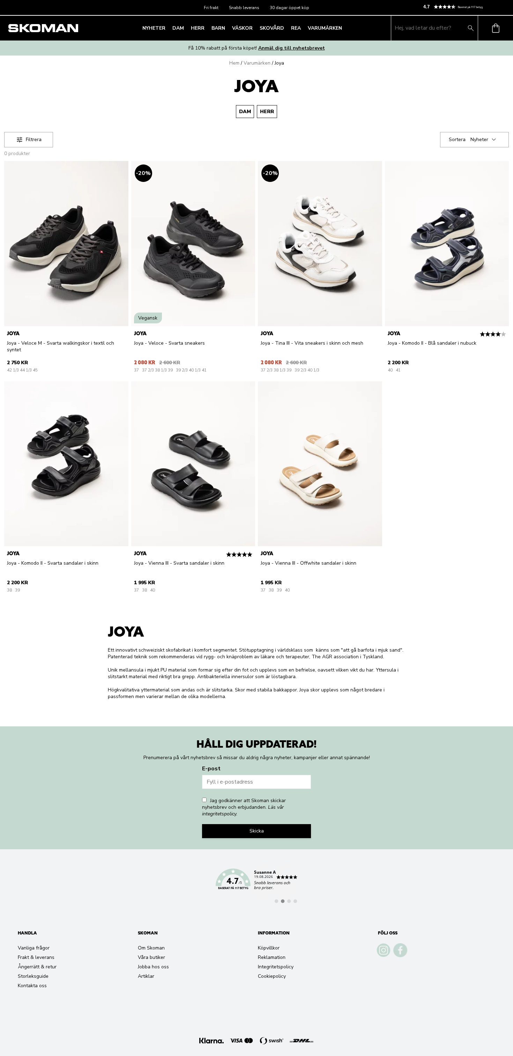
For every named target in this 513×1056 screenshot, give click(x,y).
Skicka (257, 831)
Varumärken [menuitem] (325, 28)
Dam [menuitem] (178, 28)
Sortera (457, 139)
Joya (279, 63)
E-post (211, 768)
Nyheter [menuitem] (153, 28)
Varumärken (257, 63)
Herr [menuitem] (198, 28)
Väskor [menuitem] (242, 28)
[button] (465, 7)
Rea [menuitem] (296, 28)
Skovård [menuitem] (272, 28)
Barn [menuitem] (218, 28)
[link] (256, 883)
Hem (234, 63)
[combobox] (484, 139)
